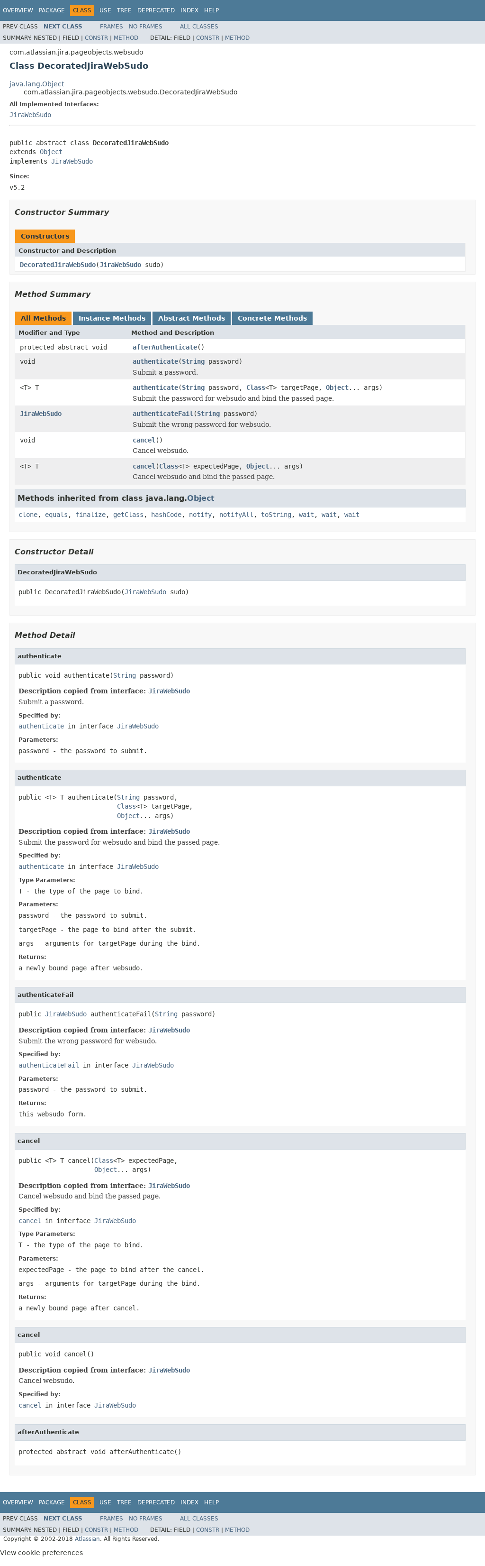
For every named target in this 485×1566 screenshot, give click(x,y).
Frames (111, 26)
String (193, 361)
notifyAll (236, 514)
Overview (18, 10)
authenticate (155, 361)
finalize (90, 514)
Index (189, 10)
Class (255, 387)
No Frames (145, 26)
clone (27, 514)
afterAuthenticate (165, 347)
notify (200, 514)
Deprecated (156, 10)
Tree (124, 10)
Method (126, 38)
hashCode (166, 514)
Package (52, 10)
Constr (96, 38)
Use (105, 10)
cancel (144, 440)
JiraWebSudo (30, 115)
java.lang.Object (36, 84)
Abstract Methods (191, 318)
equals (56, 514)
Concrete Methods (272, 318)
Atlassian (87, 1539)
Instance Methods (112, 318)
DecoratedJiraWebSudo (58, 264)
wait (306, 514)
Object (51, 152)
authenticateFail (163, 413)
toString (276, 514)
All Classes (199, 26)
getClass (128, 514)
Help (211, 10)
